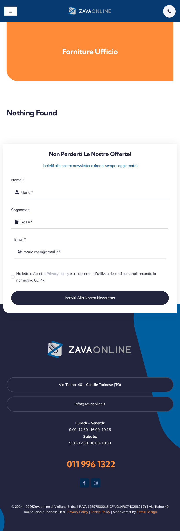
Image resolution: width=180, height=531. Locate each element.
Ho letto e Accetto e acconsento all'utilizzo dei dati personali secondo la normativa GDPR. (86, 277)
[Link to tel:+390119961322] (169, 11)
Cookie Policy (100, 512)
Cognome (20, 209)
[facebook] (84, 483)
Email (20, 239)
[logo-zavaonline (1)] (90, 7)
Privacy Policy (77, 512)
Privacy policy (58, 273)
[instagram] (95, 483)
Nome (17, 180)
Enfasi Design (147, 512)
